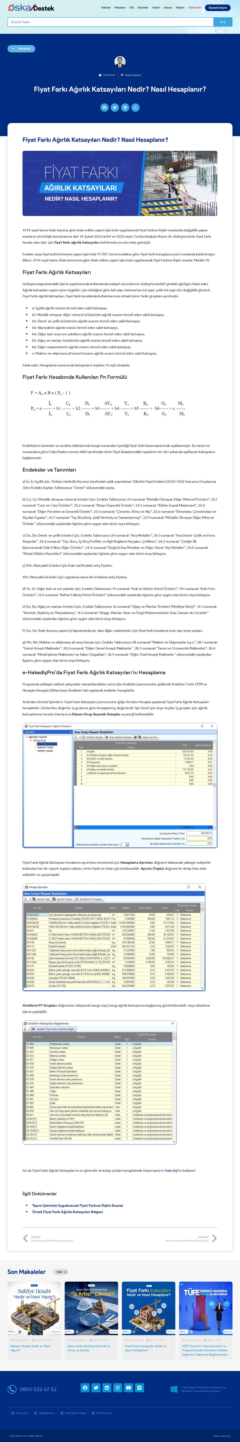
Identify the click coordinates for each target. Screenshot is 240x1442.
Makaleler (120, 7)
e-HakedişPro (171, 1171)
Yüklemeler (194, 7)
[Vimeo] (139, 1387)
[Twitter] (96, 1387)
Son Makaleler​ (27, 1271)
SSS (131, 7)
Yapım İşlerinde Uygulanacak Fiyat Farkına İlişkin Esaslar (78, 1205)
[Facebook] (85, 1387)
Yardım (156, 7)
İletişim (180, 7)
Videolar (106, 7)
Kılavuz (168, 7)
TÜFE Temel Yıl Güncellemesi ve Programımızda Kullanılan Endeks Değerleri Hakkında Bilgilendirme (205, 1350)
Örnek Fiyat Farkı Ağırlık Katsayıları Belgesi (67, 1212)
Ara (222, 22)
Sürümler (143, 7)
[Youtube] (128, 1387)
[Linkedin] (106, 1387)
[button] (104, 107)
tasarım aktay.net (222, 1435)
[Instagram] (117, 1387)
